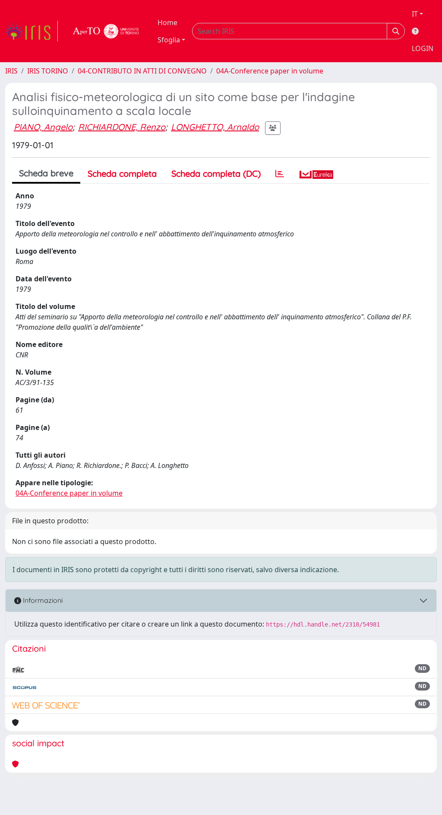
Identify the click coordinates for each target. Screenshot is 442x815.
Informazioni (42, 600)
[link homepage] (31, 31)
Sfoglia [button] (169, 40)
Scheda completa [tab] (122, 173)
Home (167, 22)
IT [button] (415, 14)
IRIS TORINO (47, 71)
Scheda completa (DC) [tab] (216, 173)
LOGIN (422, 48)
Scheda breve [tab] (46, 173)
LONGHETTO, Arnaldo (215, 126)
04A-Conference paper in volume (269, 71)
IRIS (11, 71)
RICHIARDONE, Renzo (121, 126)
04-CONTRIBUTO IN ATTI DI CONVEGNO (142, 71)
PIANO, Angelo (43, 126)
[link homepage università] (106, 31)
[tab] (279, 174)
